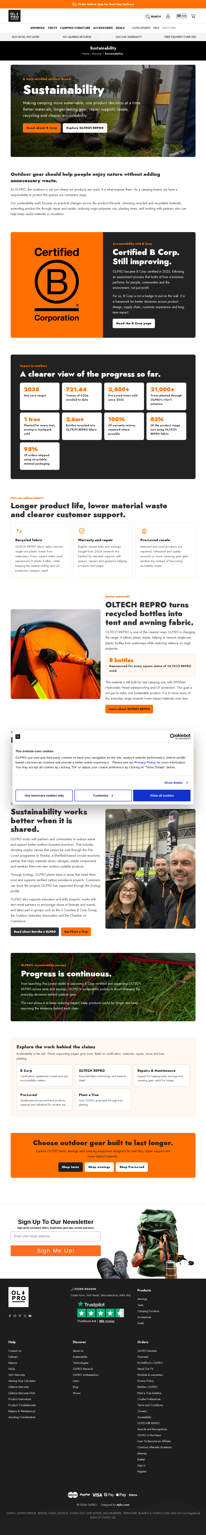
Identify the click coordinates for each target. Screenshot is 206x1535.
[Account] (168, 16)
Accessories (103, 28)
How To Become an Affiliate (153, 1441)
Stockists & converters (150, 1375)
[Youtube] (30, 1316)
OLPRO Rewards (83, 1369)
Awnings (37, 28)
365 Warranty (16, 1375)
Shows (76, 1393)
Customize (100, 795)
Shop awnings (99, 1167)
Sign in (141, 1465)
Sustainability (80, 1357)
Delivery (13, 1357)
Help (156, 28)
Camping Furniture (75, 28)
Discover (169, 28)
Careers (142, 1411)
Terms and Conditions (150, 1405)
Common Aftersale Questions (154, 1447)
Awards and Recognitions (152, 1429)
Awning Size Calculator (22, 1381)
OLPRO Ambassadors (85, 1375)
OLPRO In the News (149, 1435)
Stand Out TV (145, 1369)
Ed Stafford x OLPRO (150, 1363)
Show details (173, 782)
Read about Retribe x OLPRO (35, 932)
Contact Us (14, 1351)
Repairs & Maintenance (21, 1411)
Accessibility (144, 1417)
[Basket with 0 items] (193, 16)
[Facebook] (9, 1316)
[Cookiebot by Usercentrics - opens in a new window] (173, 737)
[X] (25, 1316)
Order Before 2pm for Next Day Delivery (106, 4)
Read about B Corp (42, 128)
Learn (76, 1381)
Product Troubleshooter (22, 1405)
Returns (12, 1363)
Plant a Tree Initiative (149, 1393)
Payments (142, 1357)
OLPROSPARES (141, 28)
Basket (141, 1459)
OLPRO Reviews (147, 1351)
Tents (52, 28)
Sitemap (142, 1453)
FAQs (11, 1369)
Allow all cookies (162, 795)
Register (142, 1471)
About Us (78, 1351)
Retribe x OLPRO (147, 1387)
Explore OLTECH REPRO (85, 128)
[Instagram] (14, 1316)
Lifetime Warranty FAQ (21, 1393)
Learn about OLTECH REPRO (129, 709)
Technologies (80, 1363)
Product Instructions (19, 1399)
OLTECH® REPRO (148, 1423)
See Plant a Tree (76, 932)
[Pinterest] (20, 1316)
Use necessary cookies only (44, 795)
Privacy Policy (145, 762)
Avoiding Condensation (22, 1417)
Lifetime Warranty (18, 1387)
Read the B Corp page (133, 323)
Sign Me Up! (56, 1251)
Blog (75, 1387)
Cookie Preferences (149, 1399)
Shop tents (70, 1167)
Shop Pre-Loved (131, 1167)
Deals (120, 28)
